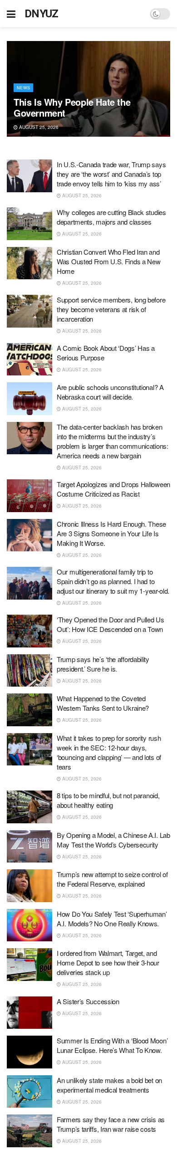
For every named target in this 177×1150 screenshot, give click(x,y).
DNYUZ (42, 13)
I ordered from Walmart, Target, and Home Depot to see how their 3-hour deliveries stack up (108, 962)
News (23, 88)
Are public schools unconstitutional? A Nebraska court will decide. (110, 391)
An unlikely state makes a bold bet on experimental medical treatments (109, 1084)
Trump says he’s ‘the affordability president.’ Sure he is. (103, 663)
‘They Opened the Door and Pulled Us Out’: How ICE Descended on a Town (110, 624)
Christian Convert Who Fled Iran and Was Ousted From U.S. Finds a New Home (108, 261)
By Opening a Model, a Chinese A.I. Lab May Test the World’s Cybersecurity (113, 839)
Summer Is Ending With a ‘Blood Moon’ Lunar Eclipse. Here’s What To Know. (112, 1045)
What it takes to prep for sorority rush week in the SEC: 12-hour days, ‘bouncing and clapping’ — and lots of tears (109, 752)
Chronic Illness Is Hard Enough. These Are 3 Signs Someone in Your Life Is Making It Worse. (111, 533)
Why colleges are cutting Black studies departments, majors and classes (111, 216)
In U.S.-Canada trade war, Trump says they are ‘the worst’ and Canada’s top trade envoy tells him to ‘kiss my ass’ (111, 173)
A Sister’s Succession (88, 1001)
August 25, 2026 (38, 127)
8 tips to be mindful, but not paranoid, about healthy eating (108, 800)
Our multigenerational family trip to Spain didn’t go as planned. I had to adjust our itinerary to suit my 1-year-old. (113, 581)
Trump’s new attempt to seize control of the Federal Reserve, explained (112, 878)
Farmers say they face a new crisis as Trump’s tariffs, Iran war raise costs (111, 1124)
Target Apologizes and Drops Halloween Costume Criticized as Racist (113, 488)
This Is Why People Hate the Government (72, 107)
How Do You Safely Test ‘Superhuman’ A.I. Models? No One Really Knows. (112, 918)
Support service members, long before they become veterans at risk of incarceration (111, 309)
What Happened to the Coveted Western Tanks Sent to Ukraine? (103, 703)
